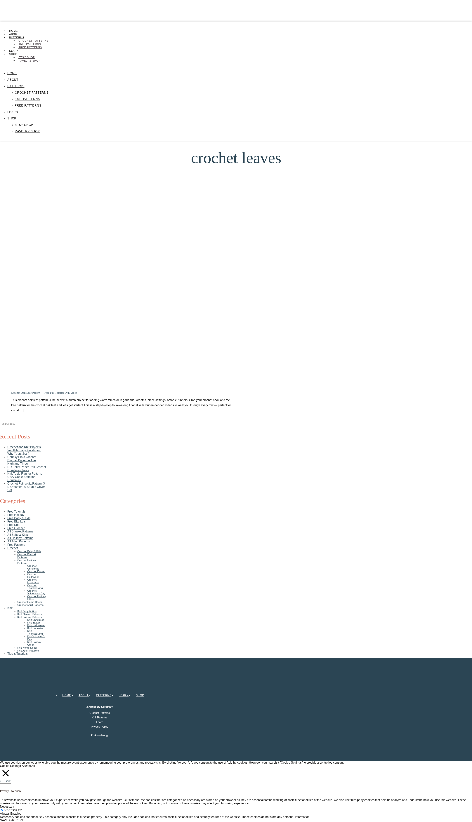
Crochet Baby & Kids (29, 551)
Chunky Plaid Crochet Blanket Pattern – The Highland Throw (21, 460)
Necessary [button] (7, 806)
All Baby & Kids (17, 534)
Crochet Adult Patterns (30, 604)
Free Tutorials (16, 511)
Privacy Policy (99, 726)
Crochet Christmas (33, 567)
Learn (14, 50)
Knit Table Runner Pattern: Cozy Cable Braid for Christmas (24, 477)
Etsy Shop (26, 57)
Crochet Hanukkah (33, 581)
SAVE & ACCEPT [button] (12, 820)
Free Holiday (15, 514)
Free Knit (13, 524)
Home (13, 30)
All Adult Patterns (18, 541)
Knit (10, 607)
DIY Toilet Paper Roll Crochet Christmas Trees (26, 468)
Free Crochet (16, 528)
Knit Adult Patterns (28, 650)
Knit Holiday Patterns (29, 617)
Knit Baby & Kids (27, 611)
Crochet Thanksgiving (35, 586)
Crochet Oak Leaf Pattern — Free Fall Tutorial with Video (44, 392)
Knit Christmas (35, 620)
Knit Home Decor (27, 647)
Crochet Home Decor (29, 601)
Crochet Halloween (33, 575)
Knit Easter (33, 622)
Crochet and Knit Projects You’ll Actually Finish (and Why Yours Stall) (24, 450)
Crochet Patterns (33, 40)
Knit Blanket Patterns (29, 614)
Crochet (12, 548)
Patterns (16, 37)
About (14, 34)
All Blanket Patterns (20, 531)
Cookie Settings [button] (10, 765)
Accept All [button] (28, 765)
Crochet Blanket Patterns (26, 556)
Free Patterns (30, 47)
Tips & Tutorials (17, 653)
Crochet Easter (36, 571)
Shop (13, 54)
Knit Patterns (29, 44)
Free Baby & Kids (18, 518)
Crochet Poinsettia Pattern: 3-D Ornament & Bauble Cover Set (26, 487)
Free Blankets (16, 521)
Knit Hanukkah (35, 628)
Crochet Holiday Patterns (26, 562)
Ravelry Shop (29, 60)
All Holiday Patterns (20, 538)
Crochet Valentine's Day (36, 592)
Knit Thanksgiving (35, 632)
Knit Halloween (36, 625)
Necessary (13, 810)
